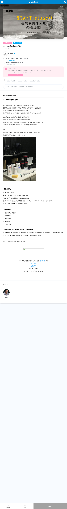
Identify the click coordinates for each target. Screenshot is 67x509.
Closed (50, 506)
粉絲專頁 (33, 266)
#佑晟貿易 (42, 261)
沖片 (26, 80)
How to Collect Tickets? (15, 75)
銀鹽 (8, 80)
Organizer (8, 507)
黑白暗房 (32, 80)
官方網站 (33, 263)
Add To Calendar (10, 60)
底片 (14, 80)
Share (61, 6)
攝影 (38, 80)
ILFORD (20, 80)
